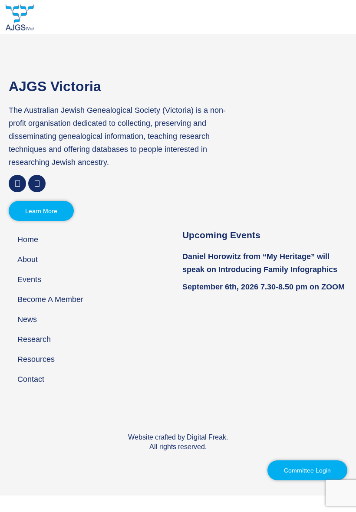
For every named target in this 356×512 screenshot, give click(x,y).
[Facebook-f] (17, 183)
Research (34, 339)
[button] (348, 17)
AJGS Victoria (55, 86)
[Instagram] (37, 183)
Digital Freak (206, 437)
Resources (36, 359)
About (27, 259)
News (27, 319)
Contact (30, 379)
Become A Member (50, 299)
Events (29, 279)
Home (27, 239)
